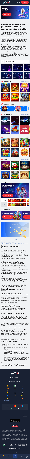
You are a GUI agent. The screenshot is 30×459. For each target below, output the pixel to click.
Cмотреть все (24, 114)
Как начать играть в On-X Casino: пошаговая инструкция (14, 243)
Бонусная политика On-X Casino (8, 242)
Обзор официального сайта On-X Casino (10, 241)
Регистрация (25, 2)
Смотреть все (24, 81)
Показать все (6, 400)
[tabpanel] (15, 12)
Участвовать (8, 195)
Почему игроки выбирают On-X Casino (10, 239)
